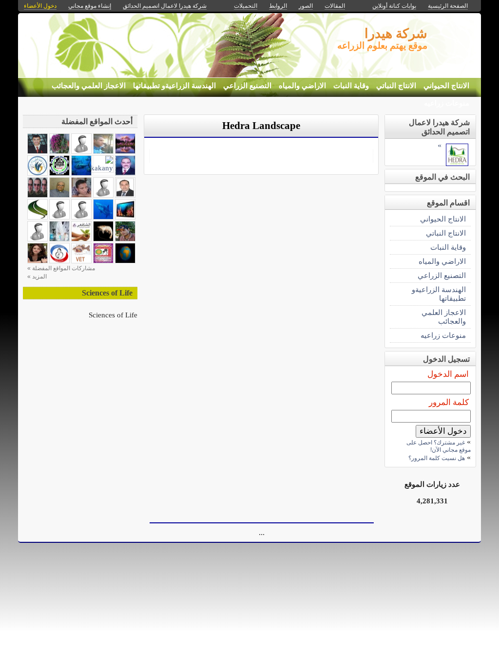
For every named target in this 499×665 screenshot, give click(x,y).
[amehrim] (125, 173)
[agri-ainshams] (59, 173)
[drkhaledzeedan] (59, 217)
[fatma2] (125, 151)
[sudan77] (37, 217)
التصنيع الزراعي (247, 86)
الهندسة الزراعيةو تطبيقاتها (174, 86)
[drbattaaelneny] (81, 217)
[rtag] (37, 261)
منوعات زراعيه (446, 103)
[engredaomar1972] (59, 151)
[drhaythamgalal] (37, 239)
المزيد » (37, 276)
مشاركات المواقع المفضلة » (61, 268)
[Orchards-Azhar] (103, 151)
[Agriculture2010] (37, 195)
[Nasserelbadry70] (37, 151)
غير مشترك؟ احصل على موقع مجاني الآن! (438, 446)
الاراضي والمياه (302, 86)
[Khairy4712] (59, 195)
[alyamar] (125, 239)
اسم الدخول (448, 374)
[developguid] (37, 173)
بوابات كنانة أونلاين (394, 5)
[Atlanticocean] (125, 261)
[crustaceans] (103, 239)
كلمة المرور (449, 402)
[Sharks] (103, 217)
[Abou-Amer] (125, 195)
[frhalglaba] (103, 195)
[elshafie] (81, 239)
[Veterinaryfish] (81, 261)
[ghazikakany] (94, 168)
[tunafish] (81, 173)
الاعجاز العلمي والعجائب (89, 86)
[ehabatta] (103, 261)
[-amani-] (81, 151)
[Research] (59, 239)
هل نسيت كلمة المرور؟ (436, 458)
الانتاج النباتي (396, 86)
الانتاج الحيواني (446, 86)
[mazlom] (81, 195)
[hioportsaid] (59, 261)
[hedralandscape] (457, 163)
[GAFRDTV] (125, 217)
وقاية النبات (351, 86)
